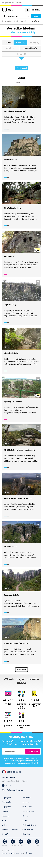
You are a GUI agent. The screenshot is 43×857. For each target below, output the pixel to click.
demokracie (25, 21)
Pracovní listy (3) (30, 48)
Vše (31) (7, 42)
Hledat (36, 16)
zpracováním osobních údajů (27, 763)
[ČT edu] (7, 10)
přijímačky (16, 21)
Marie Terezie (35, 21)
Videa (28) (20, 42)
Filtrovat (23, 68)
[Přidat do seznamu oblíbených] (38, 89)
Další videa (21, 669)
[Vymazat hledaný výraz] (28, 16)
